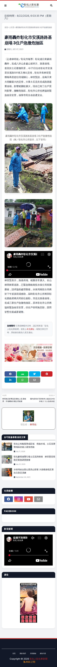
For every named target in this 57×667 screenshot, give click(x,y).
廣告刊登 (43, 653)
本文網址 (30, 329)
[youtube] (28, 499)
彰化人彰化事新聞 (38, 658)
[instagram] (18, 499)
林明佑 (33, 424)
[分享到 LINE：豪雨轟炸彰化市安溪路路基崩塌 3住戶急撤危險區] (22, 374)
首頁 (6, 27)
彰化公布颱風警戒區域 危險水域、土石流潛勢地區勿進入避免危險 (34, 445)
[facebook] (8, 499)
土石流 (11, 27)
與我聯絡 (33, 653)
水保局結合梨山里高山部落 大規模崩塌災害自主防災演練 (34, 471)
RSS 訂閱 (30, 661)
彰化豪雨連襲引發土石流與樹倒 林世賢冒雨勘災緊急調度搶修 (34, 458)
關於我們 (23, 653)
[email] (38, 499)
